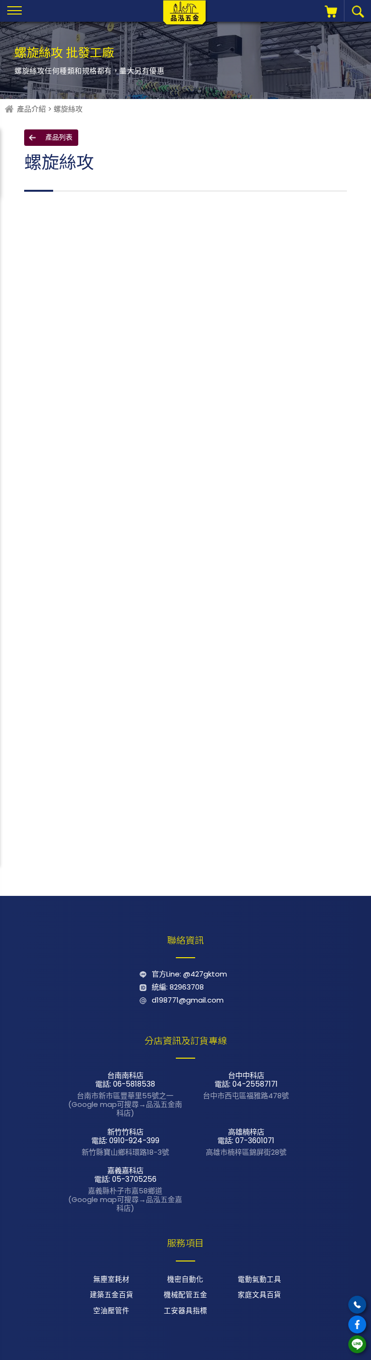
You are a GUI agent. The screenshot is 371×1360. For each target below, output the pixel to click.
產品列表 (58, 137)
